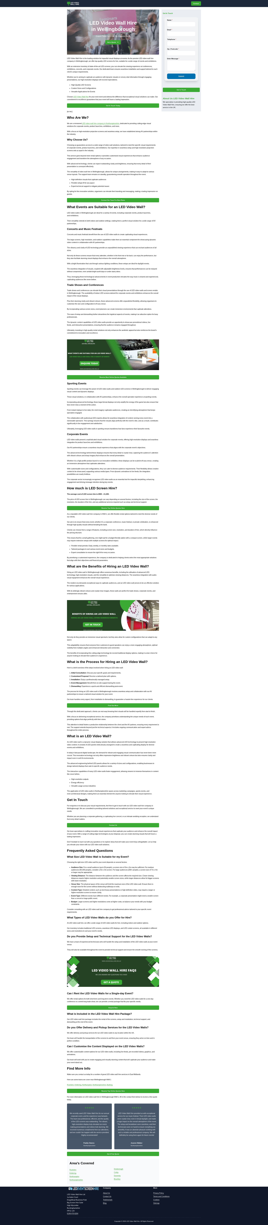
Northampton (87, 1085)
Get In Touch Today (113, 105)
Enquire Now (113, 1008)
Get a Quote (111, 42)
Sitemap (156, 1203)
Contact (196, 3)
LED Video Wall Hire (81, 97)
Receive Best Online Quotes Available (113, 377)
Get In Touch (181, 90)
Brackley (117, 1179)
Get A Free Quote (113, 1154)
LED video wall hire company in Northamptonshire (100, 123)
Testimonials (107, 1200)
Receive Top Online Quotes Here (113, 508)
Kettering (78, 1085)
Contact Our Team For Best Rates (113, 200)
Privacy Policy (158, 1193)
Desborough (118, 1169)
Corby (116, 1172)
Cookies (156, 1200)
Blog (104, 1203)
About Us (106, 1193)
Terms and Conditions (161, 1196)
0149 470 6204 (72, 1213)
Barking (110, 1085)
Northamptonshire (99, 1085)
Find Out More (113, 705)
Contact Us (113, 825)
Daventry (117, 1176)
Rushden (70, 1085)
